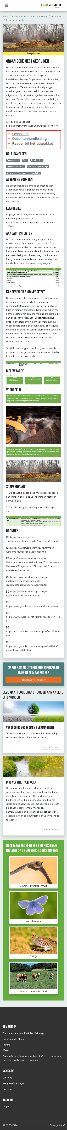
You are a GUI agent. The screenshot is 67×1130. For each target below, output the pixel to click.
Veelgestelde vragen (14, 1083)
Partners (8, 1088)
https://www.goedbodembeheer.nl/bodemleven (32, 606)
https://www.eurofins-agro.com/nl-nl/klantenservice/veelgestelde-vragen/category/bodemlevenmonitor (27, 580)
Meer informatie (51, 747)
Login (6, 1106)
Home (5, 16)
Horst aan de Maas (13, 1038)
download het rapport (33, 679)
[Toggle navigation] (7, 5)
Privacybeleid (57, 1125)
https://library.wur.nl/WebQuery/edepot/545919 (32, 125)
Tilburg (6, 1044)
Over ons (7, 1077)
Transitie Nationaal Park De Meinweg (29, 16)
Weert (6, 1050)
